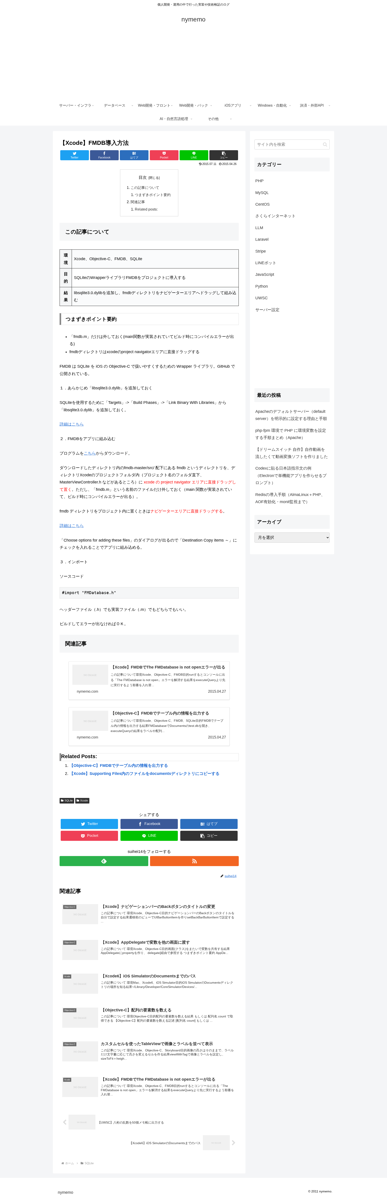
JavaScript (264, 274)
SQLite (68, 800)
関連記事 (138, 202)
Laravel (262, 239)
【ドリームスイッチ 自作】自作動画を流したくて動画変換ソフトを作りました (291, 453)
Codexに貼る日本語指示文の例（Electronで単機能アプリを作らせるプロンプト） (291, 475)
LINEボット (265, 263)
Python (261, 286)
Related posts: (146, 209)
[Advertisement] (193, 65)
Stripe (260, 251)
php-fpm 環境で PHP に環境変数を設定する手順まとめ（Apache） (290, 434)
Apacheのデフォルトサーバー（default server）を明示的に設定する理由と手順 (291, 415)
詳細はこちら (72, 424)
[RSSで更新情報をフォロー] (194, 861)
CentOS (262, 204)
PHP (259, 181)
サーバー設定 (267, 310)
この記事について (145, 188)
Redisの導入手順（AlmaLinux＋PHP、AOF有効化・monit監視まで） (290, 498)
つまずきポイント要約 (153, 195)
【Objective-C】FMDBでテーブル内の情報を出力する (118, 765)
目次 (143, 177)
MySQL (262, 192)
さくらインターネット (275, 216)
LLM (259, 228)
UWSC (261, 298)
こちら (90, 453)
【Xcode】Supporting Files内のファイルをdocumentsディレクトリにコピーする (144, 773)
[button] (325, 144)
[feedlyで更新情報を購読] (104, 861)
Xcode (84, 800)
